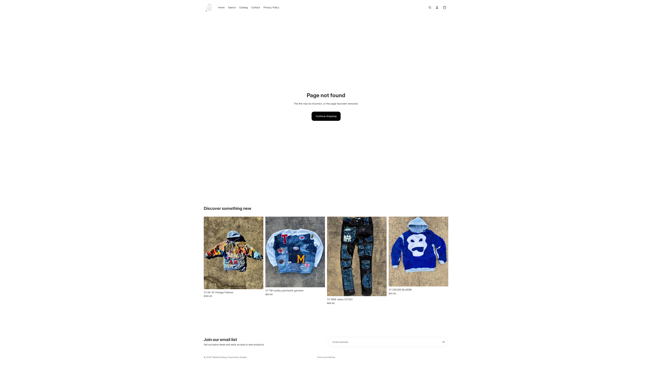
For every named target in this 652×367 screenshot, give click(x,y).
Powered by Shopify (237, 357)
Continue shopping (326, 116)
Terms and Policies (326, 357)
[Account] (437, 7)
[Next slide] (258, 253)
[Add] (258, 284)
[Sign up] (443, 342)
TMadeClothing (219, 357)
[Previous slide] (209, 253)
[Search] (430, 7)
